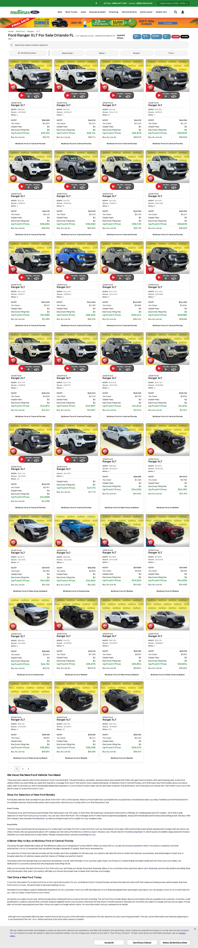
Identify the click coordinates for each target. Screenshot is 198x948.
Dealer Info (161, 12)
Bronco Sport (91, 832)
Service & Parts (129, 12)
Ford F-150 (74, 816)
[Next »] (28, 768)
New (60, 12)
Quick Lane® (146, 12)
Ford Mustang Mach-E (135, 832)
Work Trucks (71, 12)
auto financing (150, 868)
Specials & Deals (97, 12)
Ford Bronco (76, 832)
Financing (113, 12)
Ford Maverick (38, 818)
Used (83, 12)
